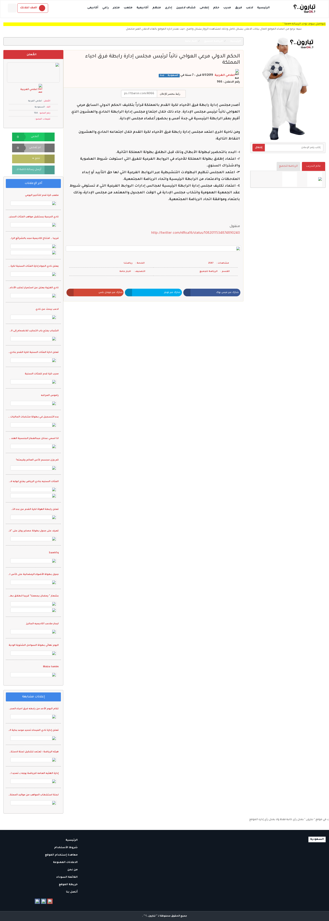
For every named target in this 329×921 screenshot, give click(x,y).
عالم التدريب (313, 166)
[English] (12, 8)
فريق (238, 7)
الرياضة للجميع (288, 166)
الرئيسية (263, 7)
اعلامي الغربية (225, 75)
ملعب (128, 7)
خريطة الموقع (68, 884)
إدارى (168, 7)
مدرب (227, 7)
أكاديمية (142, 7)
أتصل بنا (72, 892)
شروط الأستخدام (66, 847)
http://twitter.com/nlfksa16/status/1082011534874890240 (195, 233)
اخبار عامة (191, 41)
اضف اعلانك (28, 7)
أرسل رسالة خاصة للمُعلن (26, 169)
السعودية (172, 75)
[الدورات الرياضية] (314, 179)
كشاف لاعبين (186, 7)
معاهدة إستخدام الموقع (61, 855)
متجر (116, 7)
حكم (216, 7)
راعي (105, 7)
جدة (162, 75)
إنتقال (258, 147)
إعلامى (204, 7)
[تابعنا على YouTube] (50, 901)
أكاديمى (92, 7)
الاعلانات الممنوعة (65, 862)
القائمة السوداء (67, 877)
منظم (156, 7)
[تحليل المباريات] (289, 179)
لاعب (249, 7)
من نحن (72, 870)
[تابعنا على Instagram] (43, 901)
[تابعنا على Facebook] (37, 901)
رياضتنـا (128, 263)
